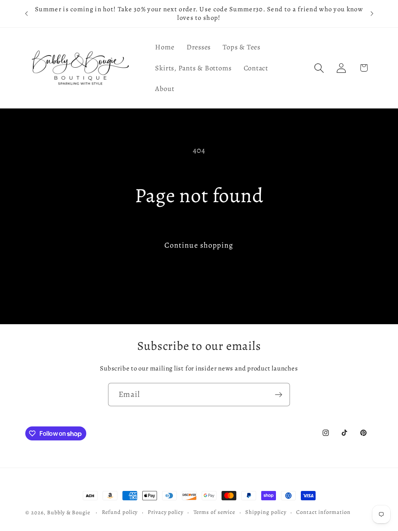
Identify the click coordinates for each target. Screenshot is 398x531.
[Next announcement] (372, 13)
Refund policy (120, 512)
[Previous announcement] (26, 13)
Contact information (323, 512)
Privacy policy (165, 512)
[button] (319, 68)
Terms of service (215, 512)
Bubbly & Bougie (68, 512)
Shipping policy (265, 512)
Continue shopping (198, 245)
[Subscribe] (278, 395)
